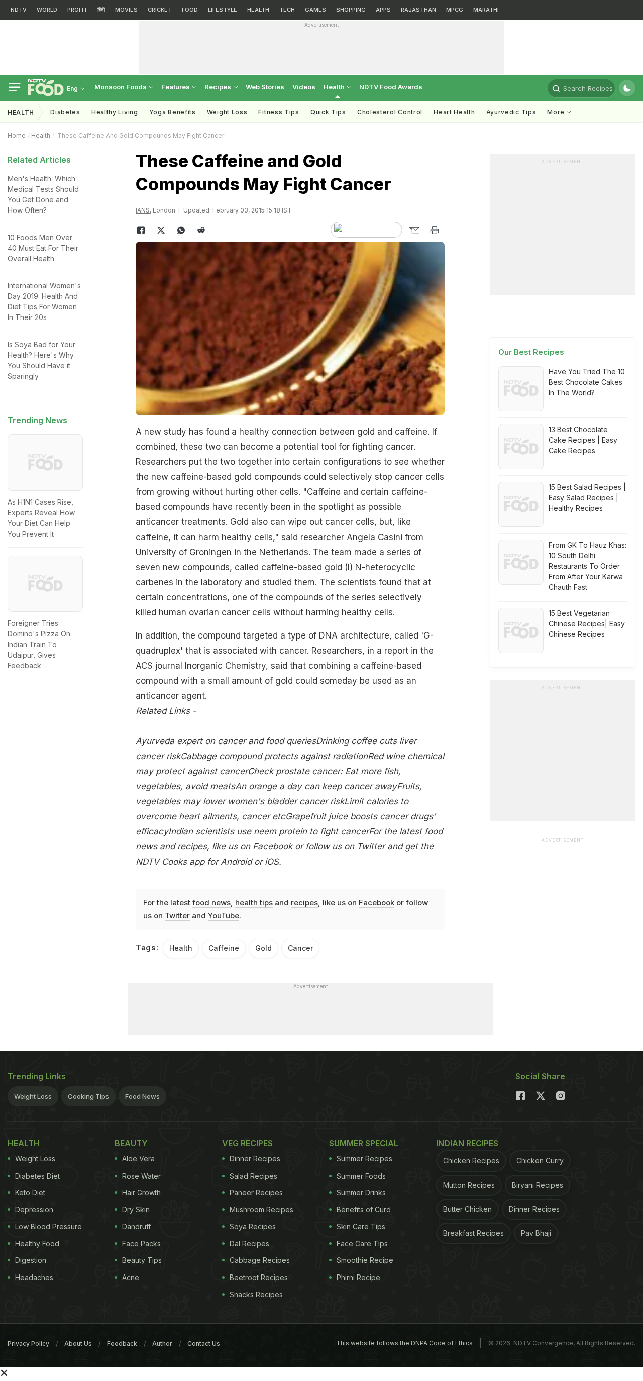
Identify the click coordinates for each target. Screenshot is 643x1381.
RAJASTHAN (418, 9)
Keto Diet (30, 1192)
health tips (254, 902)
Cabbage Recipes (260, 1260)
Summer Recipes (364, 1158)
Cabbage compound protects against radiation (274, 756)
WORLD (47, 9)
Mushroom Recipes (261, 1209)
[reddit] (201, 230)
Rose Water (141, 1176)
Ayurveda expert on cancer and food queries (226, 741)
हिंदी (101, 9)
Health (335, 87)
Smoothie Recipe (365, 1260)
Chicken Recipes (471, 1160)
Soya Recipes (253, 1226)
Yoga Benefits (172, 112)
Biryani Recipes (537, 1185)
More (557, 112)
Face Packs (141, 1243)
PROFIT (77, 9)
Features (176, 87)
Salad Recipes (253, 1176)
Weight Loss (227, 112)
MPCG (454, 9)
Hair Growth (141, 1192)
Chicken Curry (540, 1160)
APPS (383, 9)
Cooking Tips (88, 1096)
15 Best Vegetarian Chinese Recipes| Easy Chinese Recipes (587, 624)
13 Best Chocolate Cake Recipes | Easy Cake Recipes (583, 440)
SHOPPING (351, 9)
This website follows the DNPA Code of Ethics (404, 1343)
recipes (304, 902)
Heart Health (454, 112)
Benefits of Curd (364, 1209)
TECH (287, 9)
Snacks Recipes (256, 1294)
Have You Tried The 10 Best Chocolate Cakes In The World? (587, 382)
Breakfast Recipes (473, 1233)
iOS (272, 862)
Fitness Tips (278, 112)
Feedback (122, 1343)
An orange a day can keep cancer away (316, 786)
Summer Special (363, 1143)
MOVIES (126, 9)
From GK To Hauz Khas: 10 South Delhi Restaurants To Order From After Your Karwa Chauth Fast (587, 566)
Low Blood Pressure (48, 1226)
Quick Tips (328, 112)
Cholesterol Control (389, 112)
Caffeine (223, 948)
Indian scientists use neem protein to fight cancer (268, 831)
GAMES (315, 9)
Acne (130, 1277)
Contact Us (203, 1343)
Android (236, 862)
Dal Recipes (249, 1243)
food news (211, 902)
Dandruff (136, 1226)
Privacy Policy (28, 1343)
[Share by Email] (414, 230)
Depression (34, 1209)
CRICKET (160, 9)
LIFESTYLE (222, 9)
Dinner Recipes (255, 1158)
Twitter (371, 846)
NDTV (19, 9)
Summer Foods (361, 1176)
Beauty (131, 1143)
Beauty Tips (142, 1260)
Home (17, 135)
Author (162, 1343)
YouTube (223, 915)
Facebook (272, 846)
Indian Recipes (467, 1143)
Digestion (30, 1260)
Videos (303, 87)
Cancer (300, 948)
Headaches (34, 1277)
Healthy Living (114, 112)
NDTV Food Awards (390, 87)
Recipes (218, 87)
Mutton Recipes (469, 1185)
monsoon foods (121, 87)
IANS (143, 210)
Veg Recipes (247, 1143)
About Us (78, 1343)
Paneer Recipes (256, 1192)
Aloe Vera (138, 1158)
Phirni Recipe (358, 1277)
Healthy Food (37, 1243)
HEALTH (258, 9)
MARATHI (486, 9)
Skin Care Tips (361, 1226)
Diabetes (65, 112)
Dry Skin (136, 1209)
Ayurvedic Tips (511, 112)
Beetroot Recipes (259, 1277)
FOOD (190, 9)
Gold (263, 948)
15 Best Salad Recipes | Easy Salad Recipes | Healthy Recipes (587, 497)
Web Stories (265, 87)
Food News (142, 1096)
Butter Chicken (467, 1209)
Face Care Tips (362, 1243)
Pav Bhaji (536, 1233)
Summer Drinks (361, 1192)
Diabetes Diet (37, 1176)
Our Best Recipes (531, 352)
